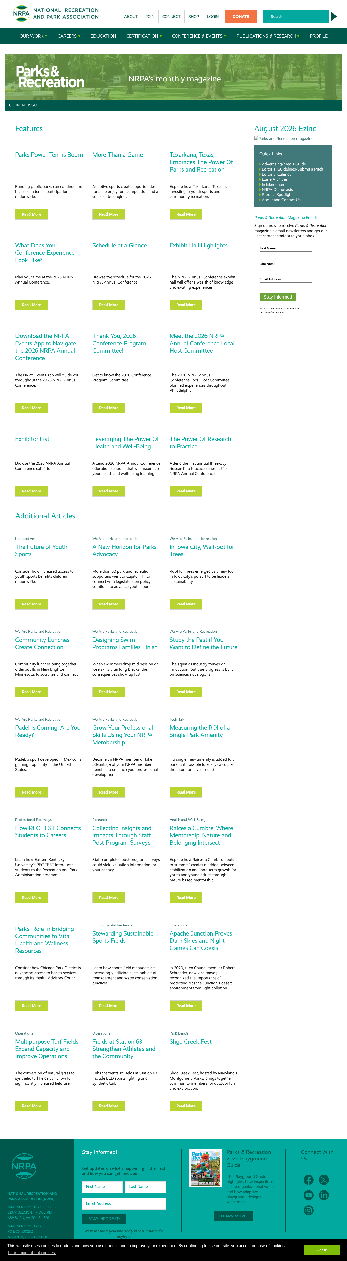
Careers (67, 36)
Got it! (322, 1250)
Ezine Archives (275, 179)
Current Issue (24, 105)
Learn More (233, 1216)
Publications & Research (266, 36)
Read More (31, 214)
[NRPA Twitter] (324, 1179)
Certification (142, 36)
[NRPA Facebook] (308, 1179)
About (131, 16)
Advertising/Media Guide (284, 164)
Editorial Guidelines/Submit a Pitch (292, 169)
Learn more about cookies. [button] (32, 1253)
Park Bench (179, 1033)
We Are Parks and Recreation (116, 538)
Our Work (32, 36)
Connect (171, 16)
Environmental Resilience (112, 925)
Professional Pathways (33, 820)
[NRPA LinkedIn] (324, 1195)
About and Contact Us (281, 199)
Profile (319, 36)
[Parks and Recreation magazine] (283, 138)
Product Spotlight (277, 194)
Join (150, 16)
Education (103, 36)
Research (99, 820)
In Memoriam (274, 184)
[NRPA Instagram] (308, 1210)
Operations (178, 925)
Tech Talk (177, 719)
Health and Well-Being (188, 820)
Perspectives (25, 538)
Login (213, 16)
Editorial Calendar (277, 174)
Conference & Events (197, 36)
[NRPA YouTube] (308, 1195)
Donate (241, 16)
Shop (193, 16)
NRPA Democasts (277, 189)
